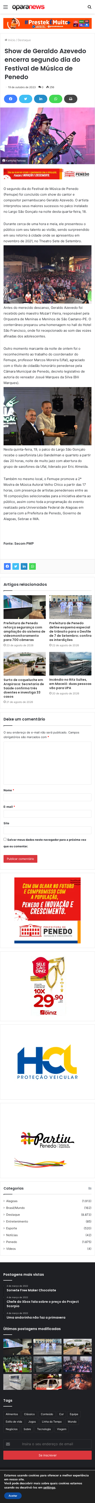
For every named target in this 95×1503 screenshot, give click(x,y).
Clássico (29, 1414)
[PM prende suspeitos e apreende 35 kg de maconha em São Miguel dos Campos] (47, 1382)
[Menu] (5, 8)
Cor (61, 1414)
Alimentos (12, 1414)
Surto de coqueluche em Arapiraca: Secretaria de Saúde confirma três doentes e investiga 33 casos (24, 688)
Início (11, 40)
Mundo (72, 1421)
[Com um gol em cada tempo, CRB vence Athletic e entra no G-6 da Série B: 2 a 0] (17, 1364)
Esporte (11, 1228)
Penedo (11, 1242)
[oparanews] (28, 7)
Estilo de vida (14, 1421)
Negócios (11, 1429)
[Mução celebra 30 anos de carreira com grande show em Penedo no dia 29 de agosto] (77, 1382)
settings (49, 1487)
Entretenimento (17, 1221)
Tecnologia (44, 1429)
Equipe (74, 1414)
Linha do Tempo (52, 1421)
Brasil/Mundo (15, 1208)
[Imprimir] (70, 99)
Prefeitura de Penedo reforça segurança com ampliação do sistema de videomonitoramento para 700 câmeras (24, 631)
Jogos (32, 1421)
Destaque (24, 40)
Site (6, 823)
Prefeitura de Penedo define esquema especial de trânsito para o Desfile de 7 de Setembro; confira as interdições (70, 631)
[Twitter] (25, 99)
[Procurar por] (89, 8)
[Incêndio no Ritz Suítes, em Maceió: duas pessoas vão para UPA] (70, 663)
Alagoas (11, 1201)
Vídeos (11, 1248)
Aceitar (13, 1496)
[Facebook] (10, 99)
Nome (9, 790)
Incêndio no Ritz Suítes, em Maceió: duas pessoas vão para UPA (70, 683)
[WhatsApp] (55, 99)
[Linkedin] (40, 99)
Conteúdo (47, 1414)
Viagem (61, 1429)
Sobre (27, 1429)
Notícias (12, 1235)
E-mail (9, 806)
